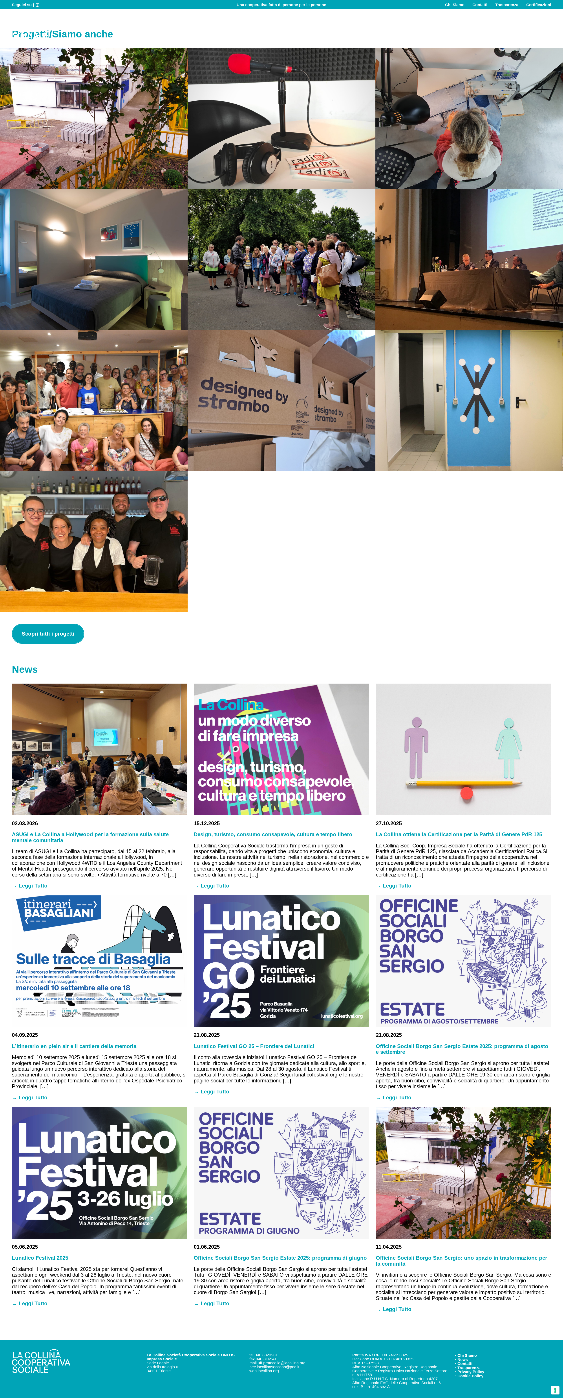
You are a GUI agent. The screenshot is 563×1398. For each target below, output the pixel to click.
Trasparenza (506, 5)
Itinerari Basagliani (281, 259)
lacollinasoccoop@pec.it (278, 1367)
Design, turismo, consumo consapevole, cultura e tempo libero (273, 834)
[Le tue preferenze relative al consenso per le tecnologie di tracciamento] (555, 1390)
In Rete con (468, 27)
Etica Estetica (469, 400)
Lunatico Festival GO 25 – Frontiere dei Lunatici (254, 1046)
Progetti (435, 27)
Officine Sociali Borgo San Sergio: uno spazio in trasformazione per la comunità (461, 1261)
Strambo (281, 400)
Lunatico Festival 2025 (40, 1258)
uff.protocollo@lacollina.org (281, 1363)
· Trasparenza (468, 1368)
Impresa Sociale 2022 (469, 259)
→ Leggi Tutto (30, 886)
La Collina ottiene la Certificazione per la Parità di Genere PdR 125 (459, 834)
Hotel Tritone (94, 259)
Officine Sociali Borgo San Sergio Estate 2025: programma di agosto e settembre (462, 1049)
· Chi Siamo (466, 1355)
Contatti (479, 5)
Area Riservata (533, 27)
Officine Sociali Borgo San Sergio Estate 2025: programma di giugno (280, 1258)
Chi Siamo (454, 5)
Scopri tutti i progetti (48, 634)
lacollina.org (268, 1371)
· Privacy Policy (469, 1372)
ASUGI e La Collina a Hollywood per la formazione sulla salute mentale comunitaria (90, 837)
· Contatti (463, 1363)
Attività (407, 27)
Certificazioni (538, 5)
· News (461, 1359)
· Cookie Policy (469, 1376)
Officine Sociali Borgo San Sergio (94, 118)
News (499, 27)
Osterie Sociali (93, 541)
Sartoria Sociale (469, 118)
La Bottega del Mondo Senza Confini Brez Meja (94, 400)
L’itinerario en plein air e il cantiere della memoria (74, 1046)
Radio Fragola (281, 118)
